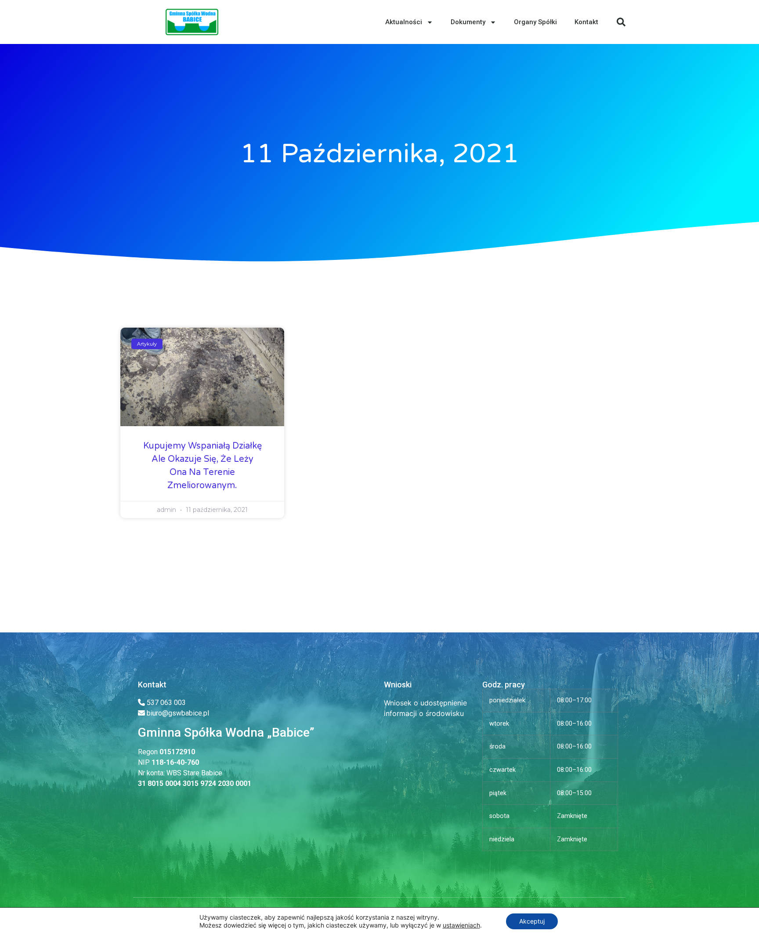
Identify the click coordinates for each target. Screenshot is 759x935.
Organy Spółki (535, 22)
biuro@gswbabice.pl (178, 713)
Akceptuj (532, 921)
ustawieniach (461, 925)
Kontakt (586, 22)
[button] (621, 22)
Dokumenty (468, 22)
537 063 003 (165, 702)
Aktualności (403, 22)
